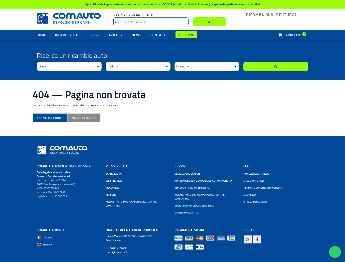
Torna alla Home (50, 118)
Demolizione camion (187, 174)
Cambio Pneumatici (186, 213)
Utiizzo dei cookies (255, 202)
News (136, 35)
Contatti (158, 35)
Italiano (48, 237)
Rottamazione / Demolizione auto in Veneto (203, 181)
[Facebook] (257, 240)
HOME (41, 35)
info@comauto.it (117, 252)
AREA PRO (186, 34)
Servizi (93, 35)
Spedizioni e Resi (253, 181)
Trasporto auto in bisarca (192, 188)
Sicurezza (249, 195)
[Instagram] (247, 240)
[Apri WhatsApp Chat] (335, 252)
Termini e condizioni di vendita (262, 188)
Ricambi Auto (66, 35)
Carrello (294, 35)
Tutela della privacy (257, 174)
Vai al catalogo (84, 118)
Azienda (116, 35)
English (47, 244)
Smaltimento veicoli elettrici (194, 206)
